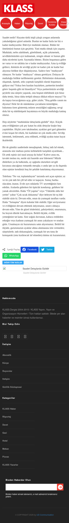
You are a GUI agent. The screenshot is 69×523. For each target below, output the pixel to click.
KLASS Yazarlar (10, 464)
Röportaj (29, 23)
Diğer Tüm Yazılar (13, 262)
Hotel (5, 440)
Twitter (49, 249)
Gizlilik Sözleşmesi (12, 387)
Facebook (32, 249)
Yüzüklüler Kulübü (52, 23)
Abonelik (6, 355)
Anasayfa (6, 23)
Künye (5, 362)
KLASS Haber (9, 408)
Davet (40, 23)
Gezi (4, 432)
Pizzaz (5, 456)
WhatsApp (14, 255)
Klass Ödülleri (63, 23)
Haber (17, 23)
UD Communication (45, 514)
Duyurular (7, 371)
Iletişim (6, 378)
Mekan (5, 448)
